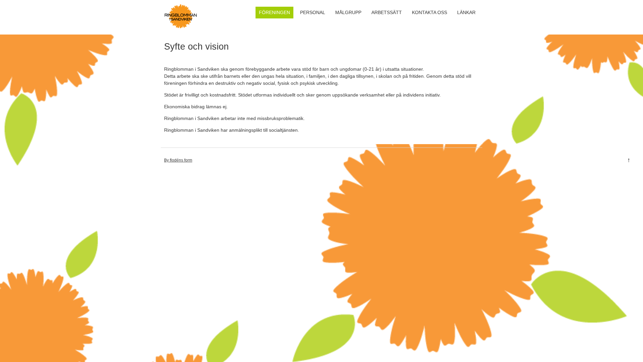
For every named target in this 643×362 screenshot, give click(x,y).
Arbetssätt (386, 12)
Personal (312, 12)
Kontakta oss (429, 12)
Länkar (466, 12)
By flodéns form (178, 160)
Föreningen (274, 12)
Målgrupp (348, 12)
